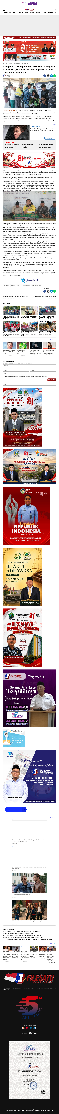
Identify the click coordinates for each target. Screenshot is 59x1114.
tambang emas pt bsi (36, 285)
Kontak (22, 1110)
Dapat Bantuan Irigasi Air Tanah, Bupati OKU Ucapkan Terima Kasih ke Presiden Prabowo (23, 937)
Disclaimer (31, 1110)
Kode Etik (27, 1110)
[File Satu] (29, 9)
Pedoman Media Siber (48, 1110)
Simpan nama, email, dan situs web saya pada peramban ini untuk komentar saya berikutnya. (26, 376)
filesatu (13, 285)
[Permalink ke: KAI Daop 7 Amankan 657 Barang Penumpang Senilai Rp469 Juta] (29, 310)
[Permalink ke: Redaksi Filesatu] (4, 75)
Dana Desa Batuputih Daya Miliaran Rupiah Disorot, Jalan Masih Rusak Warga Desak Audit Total (47, 333)
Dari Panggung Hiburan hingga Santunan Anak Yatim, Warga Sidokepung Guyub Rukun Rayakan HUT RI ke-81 (27, 939)
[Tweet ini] (48, 75)
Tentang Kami (17, 1110)
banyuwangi (6, 285)
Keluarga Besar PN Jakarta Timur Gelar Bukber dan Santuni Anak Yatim (44, 297)
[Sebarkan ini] (44, 75)
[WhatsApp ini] (54, 75)
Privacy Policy (38, 1110)
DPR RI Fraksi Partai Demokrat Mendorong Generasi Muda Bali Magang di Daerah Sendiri (46, 146)
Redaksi (11, 1110)
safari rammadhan (25, 285)
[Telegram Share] (51, 75)
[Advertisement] (29, 25)
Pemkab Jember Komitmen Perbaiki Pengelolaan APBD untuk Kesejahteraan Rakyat (15, 297)
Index (7, 1110)
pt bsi (18, 285)
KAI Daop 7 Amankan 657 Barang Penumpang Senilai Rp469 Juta (28, 146)
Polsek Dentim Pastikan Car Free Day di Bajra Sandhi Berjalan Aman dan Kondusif (11, 146)
